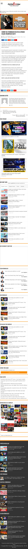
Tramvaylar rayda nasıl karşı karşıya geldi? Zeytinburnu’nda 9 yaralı (11, 174)
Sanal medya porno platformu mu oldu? (10, 136)
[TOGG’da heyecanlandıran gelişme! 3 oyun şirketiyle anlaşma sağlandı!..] (4, 207)
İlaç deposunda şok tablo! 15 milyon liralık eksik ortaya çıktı (13, 396)
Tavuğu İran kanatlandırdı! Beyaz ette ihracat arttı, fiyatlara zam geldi (16, 447)
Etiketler (22, 186)
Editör (3, 36)
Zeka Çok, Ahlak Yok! (9, 288)
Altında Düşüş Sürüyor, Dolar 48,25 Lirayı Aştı (10, 395)
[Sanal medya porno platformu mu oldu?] (4, 240)
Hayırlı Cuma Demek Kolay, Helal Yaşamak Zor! (14, 275)
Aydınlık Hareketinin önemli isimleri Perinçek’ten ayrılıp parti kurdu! (15, 468)
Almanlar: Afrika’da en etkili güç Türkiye (16, 490)
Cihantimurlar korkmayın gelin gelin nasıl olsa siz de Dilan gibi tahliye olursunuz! (9, 112)
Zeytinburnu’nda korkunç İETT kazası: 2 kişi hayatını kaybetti (13, 379)
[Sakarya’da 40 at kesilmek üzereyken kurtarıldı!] (4, 213)
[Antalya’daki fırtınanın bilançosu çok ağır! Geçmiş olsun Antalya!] (4, 196)
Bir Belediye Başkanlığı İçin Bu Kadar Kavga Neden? (15, 279)
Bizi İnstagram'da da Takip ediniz (14, 372)
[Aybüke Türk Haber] (14, 4)
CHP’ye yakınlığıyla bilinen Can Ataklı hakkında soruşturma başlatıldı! (16, 486)
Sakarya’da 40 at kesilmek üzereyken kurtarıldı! (17, 211)
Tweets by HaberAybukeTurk (6, 435)
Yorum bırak (5, 37)
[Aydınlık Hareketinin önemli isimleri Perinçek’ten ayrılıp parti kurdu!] (4, 224)
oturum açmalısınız (21, 183)
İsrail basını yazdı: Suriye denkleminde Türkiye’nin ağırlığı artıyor (14, 398)
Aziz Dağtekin (24, 272)
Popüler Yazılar (4, 186)
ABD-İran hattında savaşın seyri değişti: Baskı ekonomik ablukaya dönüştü (16, 536)
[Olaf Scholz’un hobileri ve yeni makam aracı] (4, 229)
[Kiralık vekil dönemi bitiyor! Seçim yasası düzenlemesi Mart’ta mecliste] (4, 235)
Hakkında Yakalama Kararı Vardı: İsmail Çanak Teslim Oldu (12, 393)
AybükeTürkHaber (10, 543)
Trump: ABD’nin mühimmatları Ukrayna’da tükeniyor (18, 115)
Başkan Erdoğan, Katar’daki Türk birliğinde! (16, 216)
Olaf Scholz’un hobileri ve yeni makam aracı (17, 227)
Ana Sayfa (3, 11)
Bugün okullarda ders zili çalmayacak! (16, 501)
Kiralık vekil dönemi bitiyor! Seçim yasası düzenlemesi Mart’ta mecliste (17, 457)
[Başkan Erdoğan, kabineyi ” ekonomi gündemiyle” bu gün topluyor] (4, 202)
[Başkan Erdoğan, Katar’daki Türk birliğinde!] (4, 218)
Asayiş (7, 11)
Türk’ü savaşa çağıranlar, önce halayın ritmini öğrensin (15, 284)
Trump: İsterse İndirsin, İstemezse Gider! (17, 496)
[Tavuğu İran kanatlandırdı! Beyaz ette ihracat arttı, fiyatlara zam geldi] (4, 191)
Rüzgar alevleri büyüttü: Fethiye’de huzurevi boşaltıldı (11, 383)
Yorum (18, 186)
